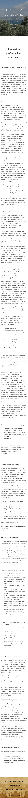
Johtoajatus (14, 21)
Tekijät (14, 27)
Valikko (14, 32)
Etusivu (14, 18)
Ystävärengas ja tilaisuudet (14, 781)
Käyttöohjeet (14, 24)
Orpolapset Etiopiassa (14, 789)
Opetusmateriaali (14, 785)
